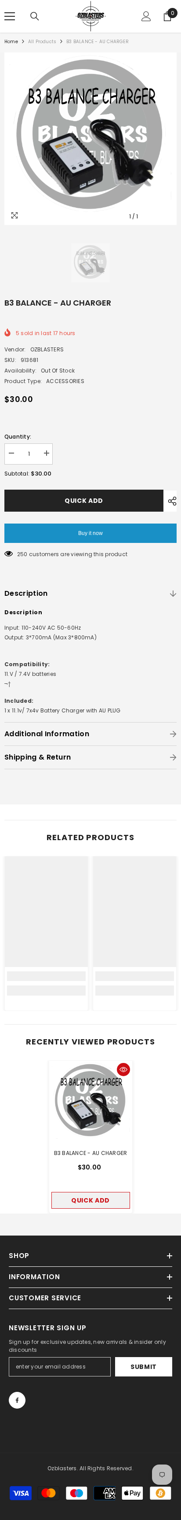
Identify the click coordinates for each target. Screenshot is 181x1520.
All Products (42, 41)
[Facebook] (17, 1400)
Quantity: (17, 436)
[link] (46, 976)
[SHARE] (170, 501)
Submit (143, 1366)
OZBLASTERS (47, 349)
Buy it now (90, 533)
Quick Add (83, 500)
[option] (90, 138)
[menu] (9, 16)
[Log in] (146, 16)
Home (11, 41)
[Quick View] (123, 1069)
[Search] (34, 16)
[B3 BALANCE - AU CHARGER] (90, 1102)
